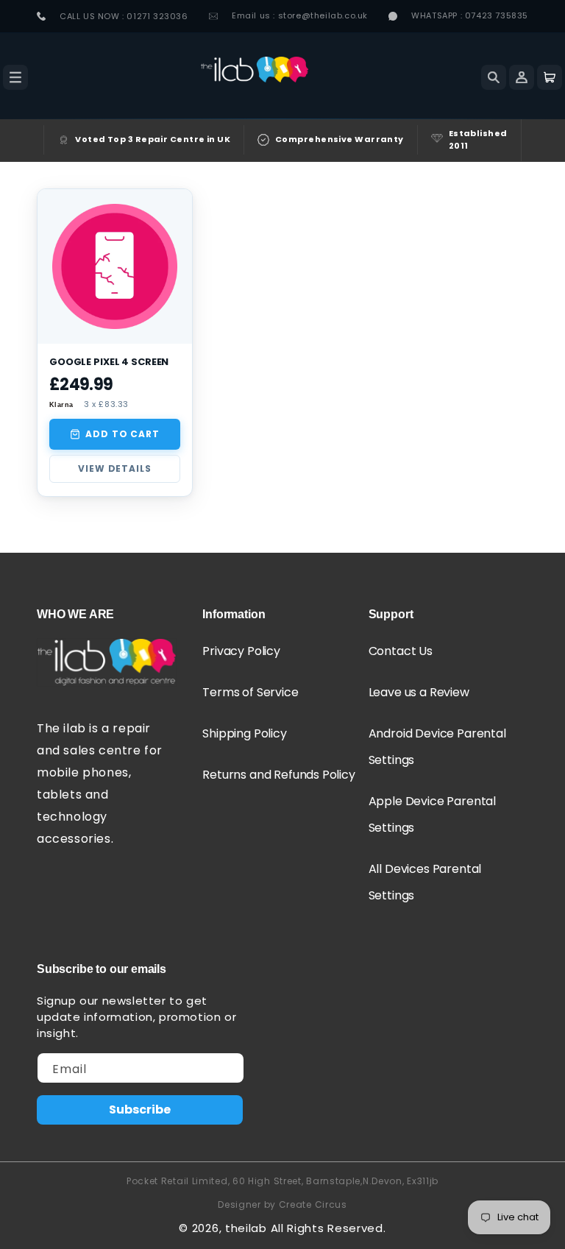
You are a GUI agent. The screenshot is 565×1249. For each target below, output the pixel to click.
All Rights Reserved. (328, 1228)
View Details (114, 468)
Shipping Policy (244, 733)
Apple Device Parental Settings (432, 814)
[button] (15, 77)
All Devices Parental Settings (425, 882)
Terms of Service (250, 692)
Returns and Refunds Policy (278, 774)
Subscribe (140, 1109)
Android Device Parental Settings (437, 746)
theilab (246, 1228)
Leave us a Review (419, 692)
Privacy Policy (241, 651)
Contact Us (401, 651)
